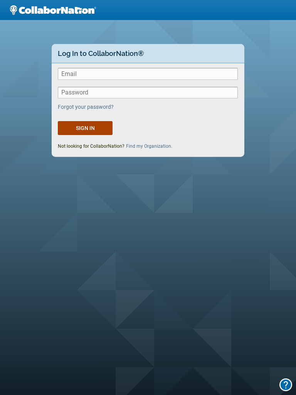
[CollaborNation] (52, 10)
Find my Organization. (149, 146)
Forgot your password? (86, 107)
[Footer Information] (285, 384)
